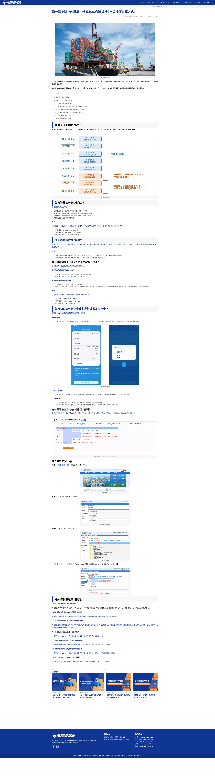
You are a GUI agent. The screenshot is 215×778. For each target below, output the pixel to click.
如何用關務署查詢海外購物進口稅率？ (71, 112)
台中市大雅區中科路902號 (117, 737)
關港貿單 (61, 413)
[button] (165, 2)
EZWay (67, 321)
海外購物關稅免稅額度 (63, 103)
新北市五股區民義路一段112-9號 (119, 739)
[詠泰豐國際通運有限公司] (75, 735)
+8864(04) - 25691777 (146, 746)
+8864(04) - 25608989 (146, 739)
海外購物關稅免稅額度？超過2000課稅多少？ (73, 106)
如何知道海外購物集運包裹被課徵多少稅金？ (71, 109)
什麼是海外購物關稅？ (63, 97)
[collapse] (100, 93)
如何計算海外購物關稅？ (64, 100)
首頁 (154, 6)
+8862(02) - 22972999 (146, 737)
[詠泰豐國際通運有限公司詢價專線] (53, 746)
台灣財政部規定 (60, 244)
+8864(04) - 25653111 (146, 744)
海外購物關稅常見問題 (63, 118)
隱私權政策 (137, 755)
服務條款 (129, 755)
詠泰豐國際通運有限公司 (109, 755)
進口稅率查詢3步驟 (64, 115)
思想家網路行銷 (85, 755)
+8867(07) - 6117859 (145, 742)
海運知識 (159, 6)
